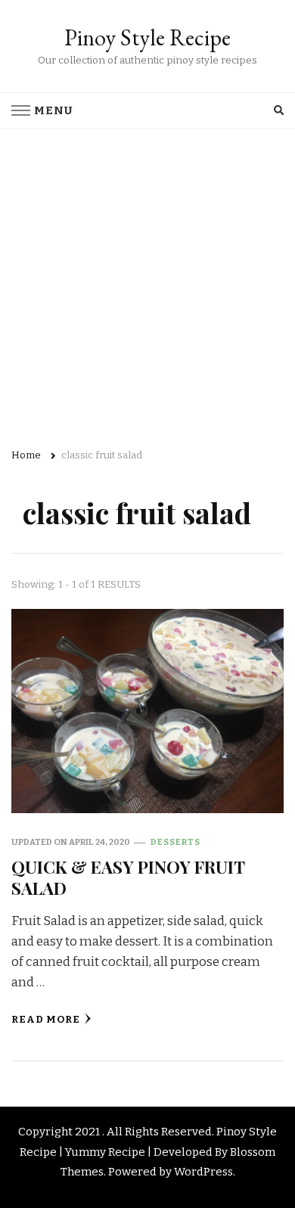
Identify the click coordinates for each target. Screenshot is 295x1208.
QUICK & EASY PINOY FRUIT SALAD (127, 877)
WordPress (203, 1171)
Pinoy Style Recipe (147, 37)
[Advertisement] (147, 284)
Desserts (175, 842)
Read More (45, 1020)
